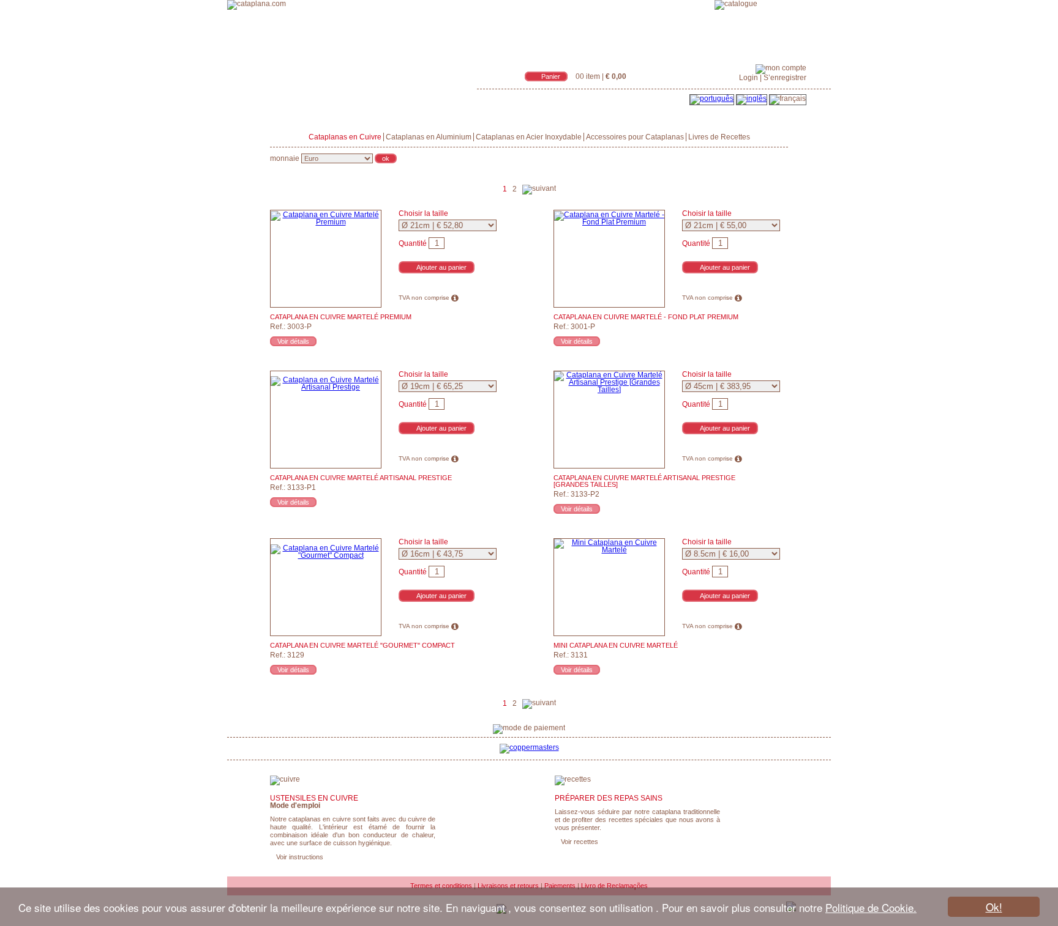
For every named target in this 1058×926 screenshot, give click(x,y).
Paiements (560, 885)
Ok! (994, 906)
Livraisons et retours (508, 885)
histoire (645, 3)
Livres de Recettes (719, 137)
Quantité (413, 243)
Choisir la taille (423, 214)
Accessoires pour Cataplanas (635, 137)
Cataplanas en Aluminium (428, 137)
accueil (543, 3)
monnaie (284, 158)
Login (748, 77)
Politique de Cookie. (871, 907)
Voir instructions (299, 857)
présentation (593, 3)
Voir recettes (579, 841)
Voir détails (293, 341)
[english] (751, 98)
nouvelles (689, 3)
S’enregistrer (784, 77)
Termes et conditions (441, 885)
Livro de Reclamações (614, 885)
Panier (550, 76)
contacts (781, 3)
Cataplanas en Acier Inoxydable (529, 137)
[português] (711, 98)
